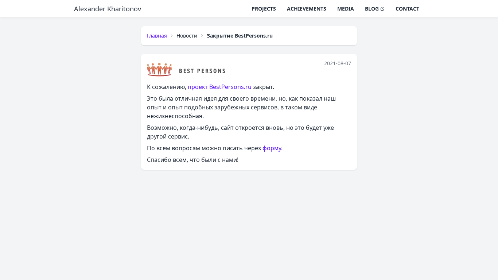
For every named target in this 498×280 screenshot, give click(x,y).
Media (345, 8)
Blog (372, 8)
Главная (157, 35)
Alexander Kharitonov (107, 8)
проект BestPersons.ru (220, 87)
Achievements (306, 8)
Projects (264, 8)
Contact (407, 8)
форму (271, 148)
